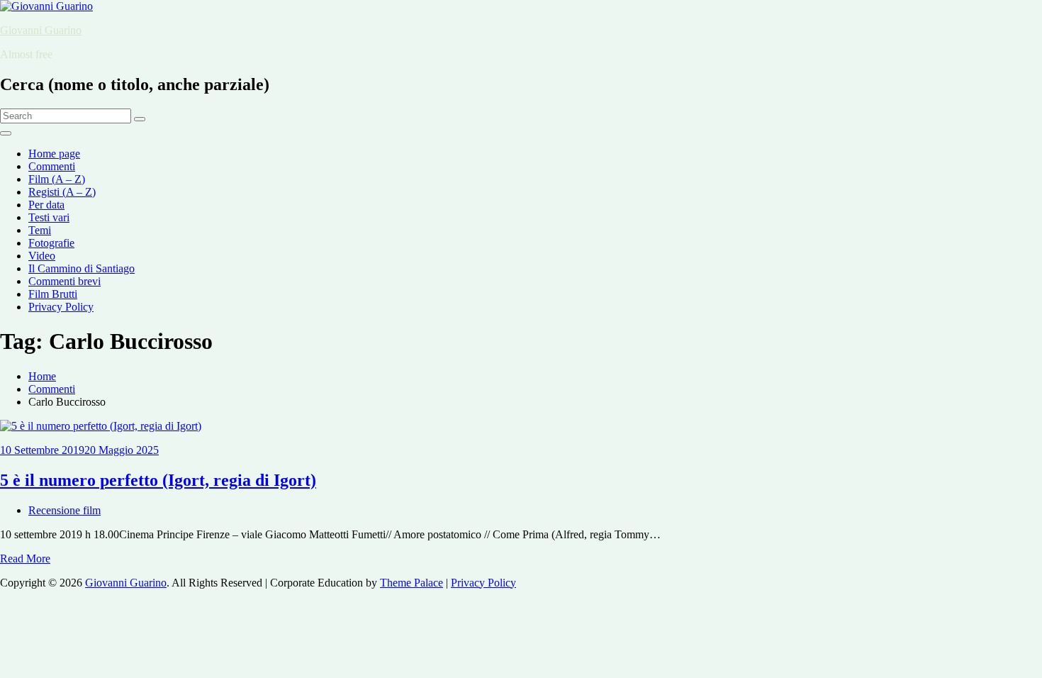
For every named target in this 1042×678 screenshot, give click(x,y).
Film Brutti (52, 294)
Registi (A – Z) (62, 192)
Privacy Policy (61, 307)
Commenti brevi (64, 281)
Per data (46, 205)
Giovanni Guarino (41, 30)
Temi (39, 230)
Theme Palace (411, 583)
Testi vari (48, 217)
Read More (25, 558)
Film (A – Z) (56, 179)
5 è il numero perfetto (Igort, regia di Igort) (158, 480)
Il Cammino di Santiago (81, 268)
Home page (54, 154)
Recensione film (64, 510)
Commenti (51, 166)
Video (41, 256)
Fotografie (51, 243)
